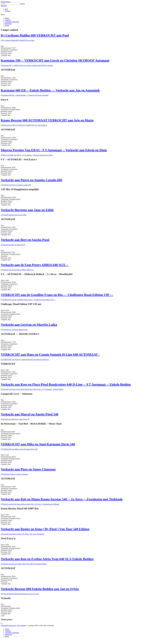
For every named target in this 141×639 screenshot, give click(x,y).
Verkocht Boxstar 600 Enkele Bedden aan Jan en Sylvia (40, 589)
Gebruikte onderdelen (12, 22)
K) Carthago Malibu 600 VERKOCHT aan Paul (35, 35)
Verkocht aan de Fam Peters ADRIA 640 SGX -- (34, 265)
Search (22, 4)
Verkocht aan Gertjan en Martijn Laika (29, 324)
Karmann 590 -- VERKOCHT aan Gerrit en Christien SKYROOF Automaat (55, 60)
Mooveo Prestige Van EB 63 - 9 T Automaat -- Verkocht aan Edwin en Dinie (54, 150)
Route (7, 25)
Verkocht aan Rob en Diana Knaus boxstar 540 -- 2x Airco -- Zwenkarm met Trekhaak (62, 499)
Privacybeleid (21, 625)
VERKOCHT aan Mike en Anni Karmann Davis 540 (38, 444)
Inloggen (4, 6)
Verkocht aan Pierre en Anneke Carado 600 (31, 180)
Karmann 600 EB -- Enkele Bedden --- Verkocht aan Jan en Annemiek (50, 90)
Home (7, 18)
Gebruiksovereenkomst (8, 625)
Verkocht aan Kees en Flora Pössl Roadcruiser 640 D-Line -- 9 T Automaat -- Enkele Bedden (66, 384)
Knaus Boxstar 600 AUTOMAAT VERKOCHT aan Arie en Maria (47, 120)
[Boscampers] (5, 2)
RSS (6, 9)
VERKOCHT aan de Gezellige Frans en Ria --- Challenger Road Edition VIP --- (57, 295)
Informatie (8, 23)
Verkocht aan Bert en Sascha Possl (25, 240)
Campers (8, 20)
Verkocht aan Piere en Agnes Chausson (28, 469)
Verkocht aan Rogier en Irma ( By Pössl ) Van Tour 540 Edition (45, 529)
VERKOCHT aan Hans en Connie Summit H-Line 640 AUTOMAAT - (50, 354)
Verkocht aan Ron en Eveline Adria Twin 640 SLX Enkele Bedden (47, 559)
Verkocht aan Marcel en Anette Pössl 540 (29, 414)
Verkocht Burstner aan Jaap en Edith (27, 210)
